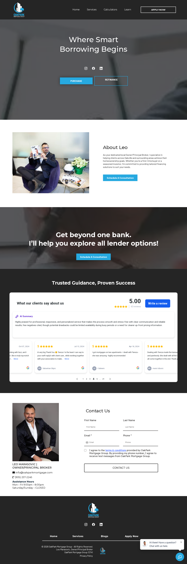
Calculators (110, 9)
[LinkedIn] (101, 68)
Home (76, 9)
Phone (127, 435)
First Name (90, 420)
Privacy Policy (86, 555)
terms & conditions (115, 450)
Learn (127, 9)
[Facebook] (93, 68)
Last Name (129, 420)
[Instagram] (86, 68)
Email (88, 435)
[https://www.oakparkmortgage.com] (25, 9)
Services (91, 9)
